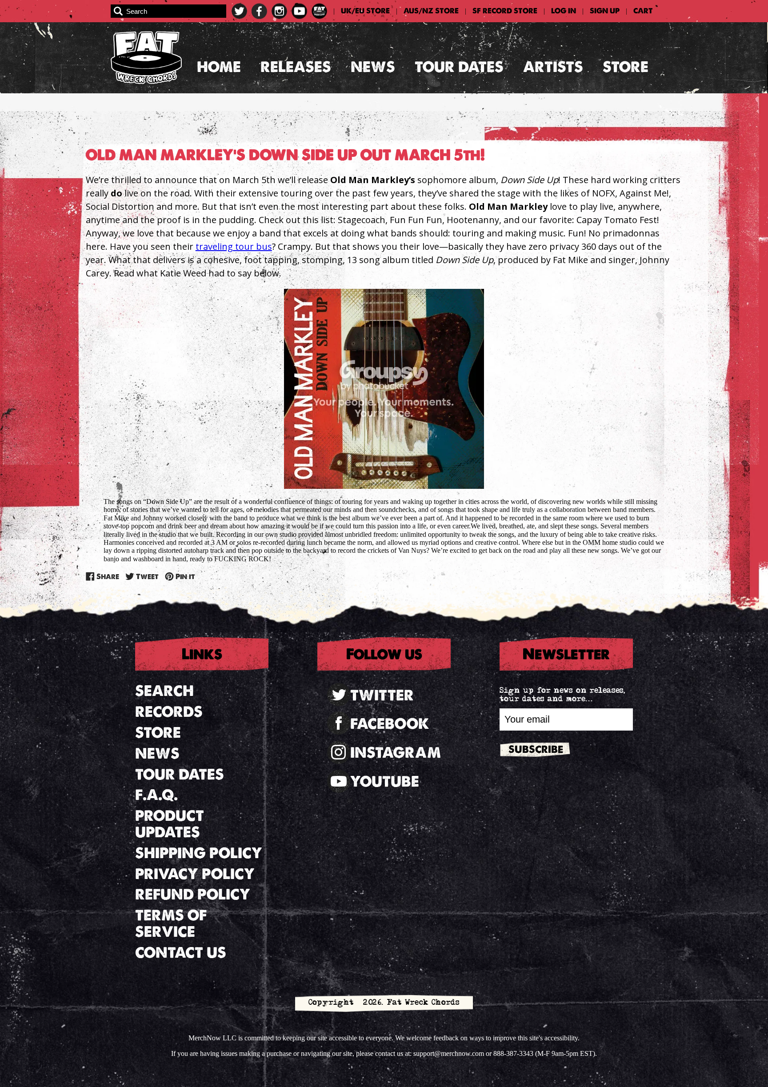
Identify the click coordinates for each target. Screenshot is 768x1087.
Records (169, 712)
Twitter (382, 695)
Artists (553, 67)
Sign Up (605, 11)
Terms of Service (171, 923)
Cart (643, 11)
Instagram (395, 752)
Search (164, 691)
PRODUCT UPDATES (169, 824)
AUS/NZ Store (431, 11)
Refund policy (192, 894)
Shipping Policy (198, 853)
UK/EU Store (365, 11)
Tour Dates (459, 67)
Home (219, 67)
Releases (295, 67)
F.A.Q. (156, 795)
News (373, 67)
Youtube (384, 781)
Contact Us (180, 952)
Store (625, 67)
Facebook (389, 724)
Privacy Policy (195, 874)
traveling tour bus (234, 246)
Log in (563, 11)
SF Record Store (504, 11)
